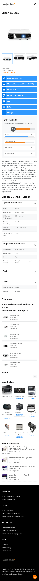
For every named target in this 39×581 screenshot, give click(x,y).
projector (10, 70)
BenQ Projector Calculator (11, 514)
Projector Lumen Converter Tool (13, 517)
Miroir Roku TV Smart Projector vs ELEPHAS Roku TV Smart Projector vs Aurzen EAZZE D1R (22, 449)
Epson (25, 310)
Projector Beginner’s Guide (11, 496)
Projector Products (8, 500)
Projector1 (17, 569)
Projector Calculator (8, 510)
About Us (5, 545)
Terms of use (6, 551)
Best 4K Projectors (8, 528)
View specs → (14, 319)
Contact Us (13, 571)
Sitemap (5, 571)
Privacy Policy (6, 548)
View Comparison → (7, 453)
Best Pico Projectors (9, 531)
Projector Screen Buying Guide (12, 534)
